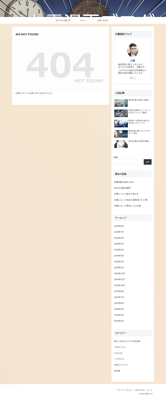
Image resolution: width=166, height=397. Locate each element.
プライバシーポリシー (125, 390)
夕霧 (132, 60)
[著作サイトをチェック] (131, 77)
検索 (116, 157)
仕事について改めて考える (126, 194)
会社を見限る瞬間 (122, 188)
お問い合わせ (140, 390)
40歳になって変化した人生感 (127, 206)
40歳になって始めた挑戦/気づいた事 (130, 200)
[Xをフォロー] (134, 77)
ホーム (149, 390)
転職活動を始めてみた (124, 182)
